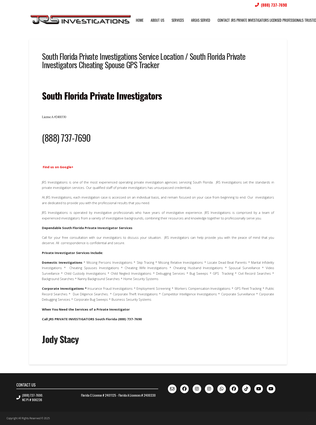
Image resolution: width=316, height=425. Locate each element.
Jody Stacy (60, 339)
